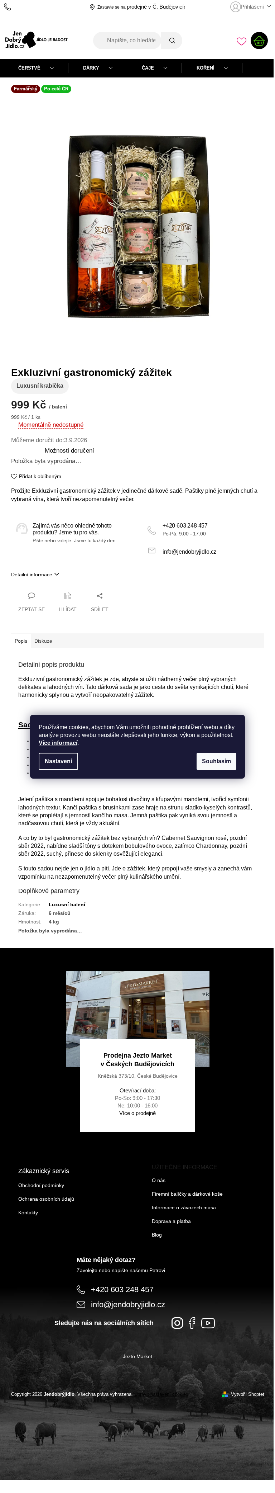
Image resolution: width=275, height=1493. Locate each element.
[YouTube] (208, 1323)
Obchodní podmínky (41, 1185)
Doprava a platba (171, 1221)
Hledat (171, 40)
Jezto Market (137, 1356)
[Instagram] (177, 1323)
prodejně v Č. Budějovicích (158, 7)
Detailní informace (31, 574)
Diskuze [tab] (43, 641)
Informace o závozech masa (184, 1207)
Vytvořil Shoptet (247, 1394)
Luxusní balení (67, 904)
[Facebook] (192, 1323)
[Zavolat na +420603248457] (14, 7)
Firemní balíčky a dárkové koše (187, 1194)
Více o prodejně (137, 1113)
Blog (157, 1235)
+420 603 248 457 (185, 526)
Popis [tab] (21, 641)
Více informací (58, 743)
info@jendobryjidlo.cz (189, 552)
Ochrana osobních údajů (46, 1199)
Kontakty (28, 1212)
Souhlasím (216, 761)
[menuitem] (36, 68)
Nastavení (58, 761)
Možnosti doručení (69, 450)
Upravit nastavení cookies (161, 1394)
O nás (158, 1180)
